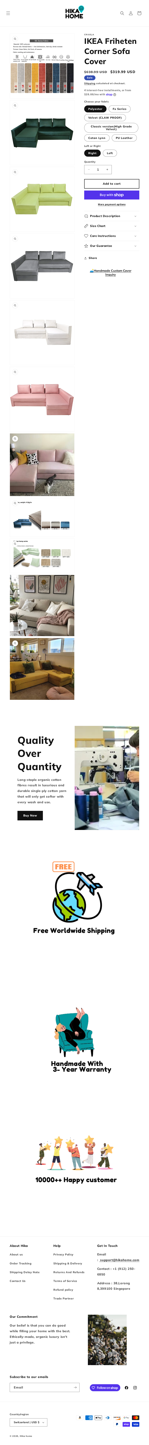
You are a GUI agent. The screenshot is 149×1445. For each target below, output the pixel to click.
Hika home (26, 1436)
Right (92, 153)
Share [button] (93, 258)
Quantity (89, 161)
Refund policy (63, 1289)
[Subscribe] (75, 1387)
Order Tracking (20, 1263)
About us (16, 1254)
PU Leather (124, 138)
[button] (8, 13)
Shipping (89, 83)
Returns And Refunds (68, 1272)
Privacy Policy (63, 1254)
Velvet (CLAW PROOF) (105, 117)
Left (110, 153)
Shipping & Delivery (67, 1263)
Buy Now (30, 815)
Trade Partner (63, 1298)
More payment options (112, 204)
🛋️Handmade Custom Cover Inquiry (110, 272)
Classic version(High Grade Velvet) (111, 128)
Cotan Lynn (97, 138)
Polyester (95, 109)
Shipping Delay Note (25, 1272)
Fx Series (119, 109)
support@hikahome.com (119, 1260)
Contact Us (18, 1281)
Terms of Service (65, 1281)
